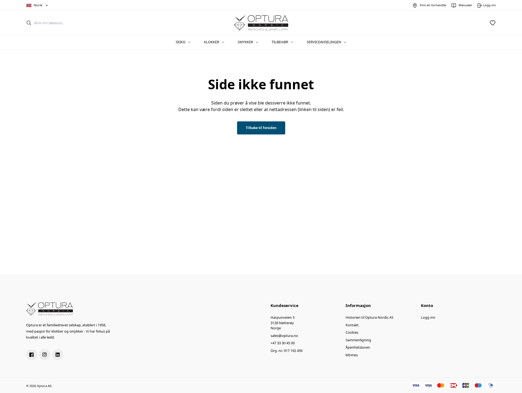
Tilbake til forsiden (261, 127)
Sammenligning (358, 339)
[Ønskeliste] (492, 23)
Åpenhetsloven (358, 347)
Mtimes (352, 354)
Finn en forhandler (433, 5)
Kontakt (352, 325)
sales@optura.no (284, 335)
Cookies (352, 332)
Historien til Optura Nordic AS (369, 317)
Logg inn (428, 317)
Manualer (465, 5)
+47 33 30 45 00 (283, 342)
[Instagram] (44, 354)
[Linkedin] (57, 354)
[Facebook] (31, 354)
